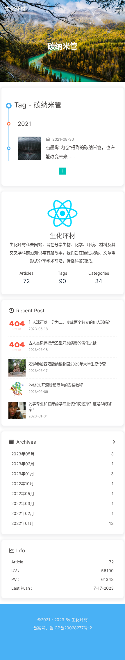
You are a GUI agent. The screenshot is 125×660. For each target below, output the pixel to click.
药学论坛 (62, 644)
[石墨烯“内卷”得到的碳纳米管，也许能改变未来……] (29, 148)
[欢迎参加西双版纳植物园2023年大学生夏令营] (17, 368)
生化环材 (15, 9)
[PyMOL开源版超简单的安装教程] (17, 389)
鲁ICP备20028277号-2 (70, 627)
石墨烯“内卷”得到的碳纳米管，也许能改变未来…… (80, 152)
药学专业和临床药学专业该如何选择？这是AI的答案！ (70, 406)
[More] (113, 442)
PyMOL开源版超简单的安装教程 (55, 385)
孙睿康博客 (62, 635)
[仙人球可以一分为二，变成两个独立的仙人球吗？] (17, 326)
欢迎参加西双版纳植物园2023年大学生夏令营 (67, 364)
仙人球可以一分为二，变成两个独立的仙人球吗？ (70, 322)
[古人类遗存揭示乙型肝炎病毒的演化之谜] (17, 347)
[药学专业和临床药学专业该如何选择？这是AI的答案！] (17, 410)
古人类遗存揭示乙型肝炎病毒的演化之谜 (62, 343)
